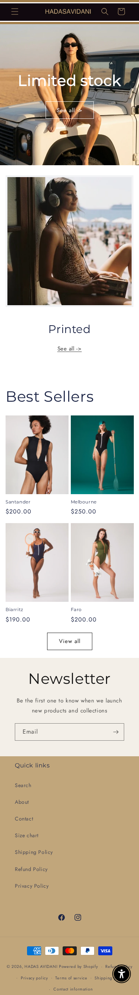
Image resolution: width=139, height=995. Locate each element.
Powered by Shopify (78, 966)
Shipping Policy (34, 852)
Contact (24, 818)
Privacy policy (34, 978)
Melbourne (84, 502)
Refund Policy (31, 869)
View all (69, 641)
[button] (15, 11)
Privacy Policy (32, 886)
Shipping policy (110, 978)
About (22, 802)
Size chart (27, 835)
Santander (18, 502)
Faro (76, 609)
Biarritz (14, 609)
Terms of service (71, 978)
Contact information (73, 989)
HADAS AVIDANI (40, 966)
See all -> (70, 110)
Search (23, 785)
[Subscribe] (115, 732)
